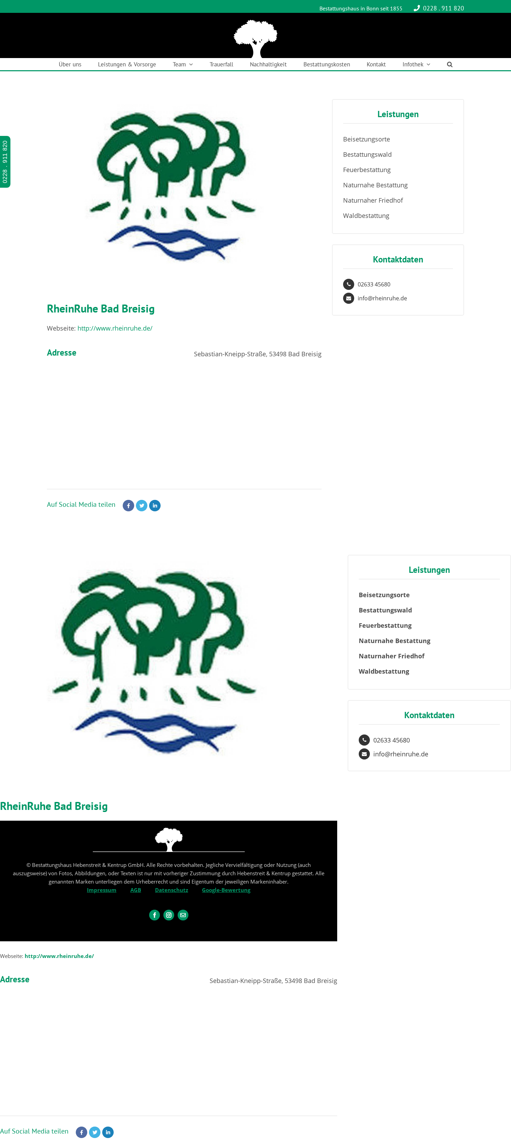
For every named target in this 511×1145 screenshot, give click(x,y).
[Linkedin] (155, 505)
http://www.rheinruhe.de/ (115, 328)
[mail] (183, 915)
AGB (135, 889)
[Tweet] (141, 505)
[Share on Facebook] (128, 505)
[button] (450, 64)
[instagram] (168, 915)
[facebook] (154, 915)
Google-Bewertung (226, 889)
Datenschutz (171, 889)
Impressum (101, 889)
